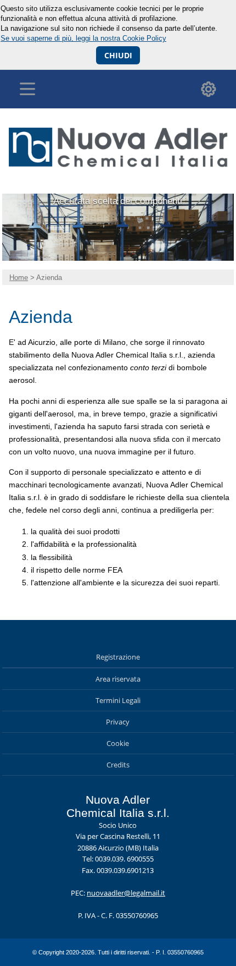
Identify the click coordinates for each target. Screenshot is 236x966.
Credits (118, 765)
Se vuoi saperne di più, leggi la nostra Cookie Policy (83, 38)
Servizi (208, 89)
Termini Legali (118, 700)
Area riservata (118, 679)
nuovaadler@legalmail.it (126, 893)
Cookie (117, 743)
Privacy (118, 722)
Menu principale (27, 89)
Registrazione (118, 657)
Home (18, 277)
